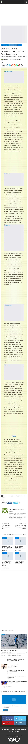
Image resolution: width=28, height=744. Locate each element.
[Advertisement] (12, 15)
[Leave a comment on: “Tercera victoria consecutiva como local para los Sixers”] (2, 63)
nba (10, 495)
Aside (3, 45)
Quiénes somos (5, 729)
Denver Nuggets (13, 45)
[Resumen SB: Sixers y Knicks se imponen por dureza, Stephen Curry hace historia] (4, 683)
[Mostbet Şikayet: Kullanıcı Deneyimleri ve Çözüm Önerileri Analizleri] (7, 541)
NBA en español (15, 495)
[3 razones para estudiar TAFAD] (14, 641)
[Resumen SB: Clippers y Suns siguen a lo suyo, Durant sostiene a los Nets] (4, 661)
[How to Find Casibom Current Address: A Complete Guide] (20, 556)
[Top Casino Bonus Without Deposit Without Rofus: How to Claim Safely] (20, 541)
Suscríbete (17, 731)
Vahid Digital (17, 736)
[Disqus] (14, 608)
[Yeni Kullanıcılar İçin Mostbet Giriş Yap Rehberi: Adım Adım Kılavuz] (7, 556)
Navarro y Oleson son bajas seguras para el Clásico (20, 527)
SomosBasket (3, 497)
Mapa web (23, 729)
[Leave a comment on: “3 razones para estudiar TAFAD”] (26, 652)
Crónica (7, 45)
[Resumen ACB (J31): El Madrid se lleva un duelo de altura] (4, 677)
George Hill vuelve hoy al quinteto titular (6, 527)
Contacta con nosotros (15, 729)
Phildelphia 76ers (21, 495)
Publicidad (11, 731)
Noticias (19, 45)
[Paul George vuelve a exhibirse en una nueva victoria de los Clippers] (4, 666)
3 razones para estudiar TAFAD (9, 650)
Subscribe (5, 710)
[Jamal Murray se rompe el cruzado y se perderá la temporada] (4, 672)
